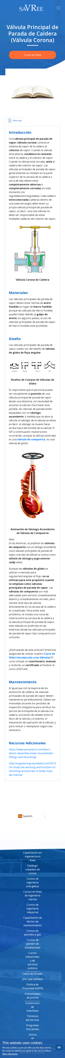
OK (59, 1047)
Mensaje (17, 120)
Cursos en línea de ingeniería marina (32, 895)
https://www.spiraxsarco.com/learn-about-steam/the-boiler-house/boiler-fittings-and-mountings (31, 753)
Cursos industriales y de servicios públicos (32, 960)
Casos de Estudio (33, 973)
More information (10, 1054)
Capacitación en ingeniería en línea (32, 856)
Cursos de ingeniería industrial (32, 908)
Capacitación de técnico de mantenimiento (32, 921)
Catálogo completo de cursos (32, 869)
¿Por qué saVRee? (32, 979)
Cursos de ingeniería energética (32, 882)
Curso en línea (32, 55)
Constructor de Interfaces (32, 1006)
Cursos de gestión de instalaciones (32, 943)
